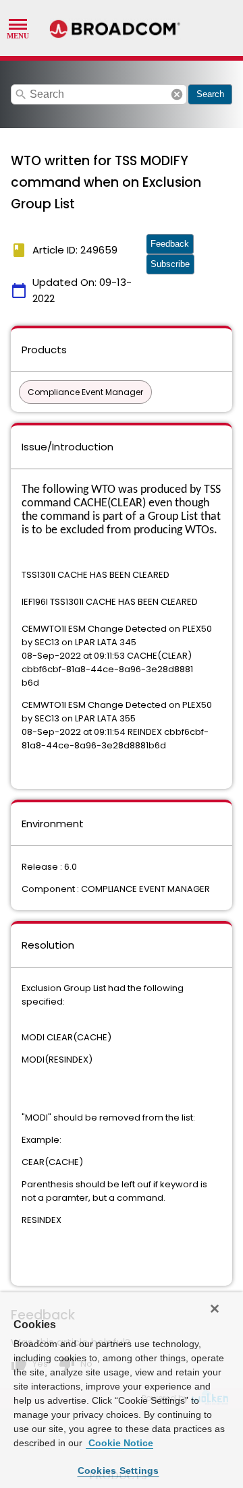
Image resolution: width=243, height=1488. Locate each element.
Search (210, 94)
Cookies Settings (118, 1470)
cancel (177, 94)
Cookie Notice (119, 1442)
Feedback (170, 244)
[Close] (215, 1309)
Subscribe (170, 264)
